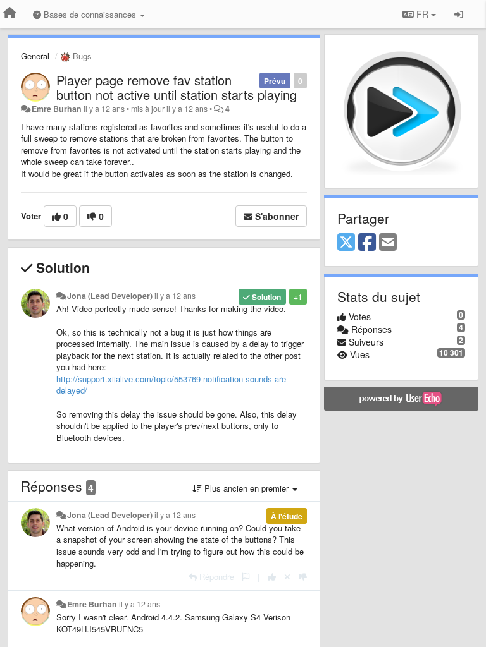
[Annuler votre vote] (287, 577)
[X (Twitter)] (346, 242)
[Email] (388, 242)
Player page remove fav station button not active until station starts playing (176, 87)
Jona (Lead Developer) (110, 295)
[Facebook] (367, 242)
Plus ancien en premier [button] (246, 488)
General (35, 56)
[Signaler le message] (245, 577)
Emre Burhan (57, 108)
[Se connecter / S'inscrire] (458, 14)
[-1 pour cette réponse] (303, 577)
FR (422, 14)
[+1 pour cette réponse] (272, 577)
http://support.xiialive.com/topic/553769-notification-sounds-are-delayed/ (172, 385)
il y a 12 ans (175, 295)
